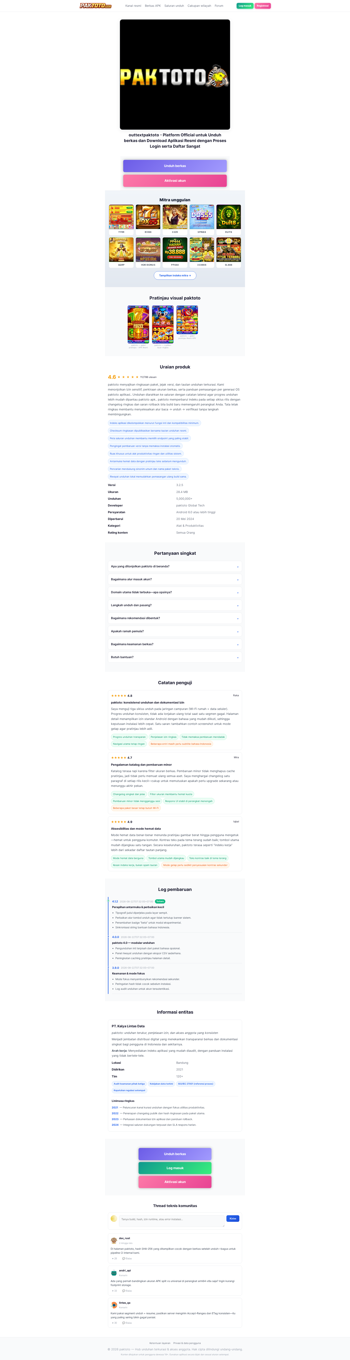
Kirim (233, 1218)
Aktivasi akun (175, 180)
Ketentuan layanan (159, 1343)
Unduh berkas (175, 166)
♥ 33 (114, 1290)
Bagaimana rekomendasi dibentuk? (135, 618)
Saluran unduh (174, 5)
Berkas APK (153, 5)
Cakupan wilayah (199, 5)
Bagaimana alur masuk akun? (131, 579)
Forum (219, 5)
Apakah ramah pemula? (127, 631)
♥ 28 (114, 1258)
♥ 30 (114, 1323)
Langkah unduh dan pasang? (131, 605)
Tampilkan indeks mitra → (175, 275)
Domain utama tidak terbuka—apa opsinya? (141, 592)
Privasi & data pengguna (187, 1343)
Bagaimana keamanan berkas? (132, 644)
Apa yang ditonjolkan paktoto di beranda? (140, 566)
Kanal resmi (133, 5)
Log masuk (245, 5)
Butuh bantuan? (122, 657)
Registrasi (263, 5)
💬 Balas (127, 1258)
